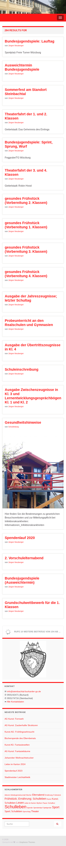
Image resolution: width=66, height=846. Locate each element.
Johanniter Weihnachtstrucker (19, 757)
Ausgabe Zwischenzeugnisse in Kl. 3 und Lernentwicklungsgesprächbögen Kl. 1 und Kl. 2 (33, 396)
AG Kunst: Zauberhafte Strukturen (21, 725)
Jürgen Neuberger (16, 46)
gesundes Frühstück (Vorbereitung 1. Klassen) (26, 225)
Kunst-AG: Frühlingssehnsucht (19, 732)
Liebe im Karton (30, 803)
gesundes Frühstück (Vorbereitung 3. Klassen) (26, 249)
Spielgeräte (47, 808)
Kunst (49, 799)
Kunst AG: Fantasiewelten (17, 745)
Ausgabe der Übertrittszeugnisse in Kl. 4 (32, 347)
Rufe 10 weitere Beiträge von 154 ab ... (37, 631)
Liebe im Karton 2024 (15, 764)
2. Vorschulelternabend (24, 558)
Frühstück (57, 795)
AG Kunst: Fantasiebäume (17, 751)
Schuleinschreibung (21, 369)
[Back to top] (59, 839)
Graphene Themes (27, 842)
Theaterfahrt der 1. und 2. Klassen (26, 116)
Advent (7, 795)
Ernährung (49, 795)
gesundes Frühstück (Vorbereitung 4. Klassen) (26, 274)
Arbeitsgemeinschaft (18, 795)
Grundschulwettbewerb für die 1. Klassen (32, 605)
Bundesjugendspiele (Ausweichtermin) (22, 580)
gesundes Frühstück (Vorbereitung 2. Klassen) (26, 200)
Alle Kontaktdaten (15, 701)
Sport (55, 807)
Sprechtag (27, 811)
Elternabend (38, 794)
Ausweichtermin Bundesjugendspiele (22, 67)
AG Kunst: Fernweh (14, 719)
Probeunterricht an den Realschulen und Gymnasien (29, 323)
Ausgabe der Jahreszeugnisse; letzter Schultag (31, 298)
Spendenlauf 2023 (13, 770)
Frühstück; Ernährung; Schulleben (25, 798)
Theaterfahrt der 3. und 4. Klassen (26, 172)
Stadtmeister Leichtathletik (17, 777)
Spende (30, 808)
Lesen (20, 802)
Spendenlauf (38, 808)
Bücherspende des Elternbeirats (20, 738)
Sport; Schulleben (13, 811)
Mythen (39, 803)
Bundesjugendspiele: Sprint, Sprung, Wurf (28, 144)
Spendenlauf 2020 (20, 538)
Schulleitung (13, 427)
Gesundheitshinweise (23, 422)
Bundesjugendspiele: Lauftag (29, 41)
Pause (45, 803)
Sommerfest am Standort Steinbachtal (26, 92)
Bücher (29, 795)
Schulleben (15, 806)
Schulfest (51, 803)
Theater (35, 811)
